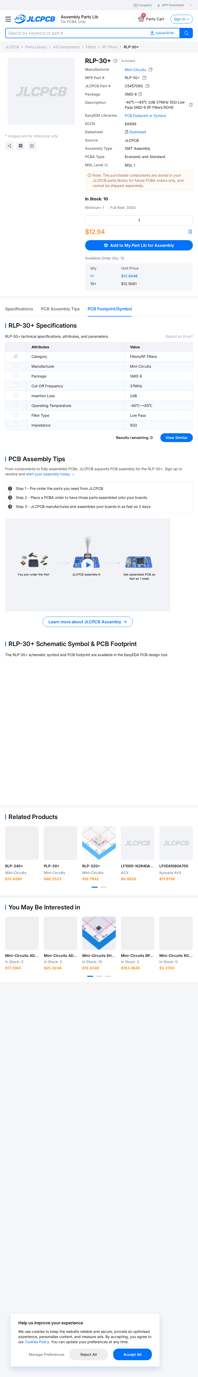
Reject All (88, 1354)
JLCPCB (12, 47)
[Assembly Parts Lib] (34, 19)
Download (137, 132)
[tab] (19, 309)
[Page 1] (95, 887)
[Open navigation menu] (8, 19)
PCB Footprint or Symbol (145, 115)
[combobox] (74, 33)
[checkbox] (16, 356)
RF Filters (110, 47)
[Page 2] (103, 887)
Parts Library (36, 47)
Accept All (132, 1354)
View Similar (177, 437)
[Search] (186, 33)
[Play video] (87, 564)
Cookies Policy (37, 1342)
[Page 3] (108, 976)
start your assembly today (48, 474)
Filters (91, 47)
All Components (66, 47)
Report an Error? (179, 336)
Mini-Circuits (135, 69)
